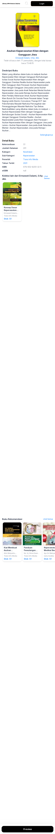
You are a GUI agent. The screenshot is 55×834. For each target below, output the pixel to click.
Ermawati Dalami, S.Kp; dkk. (27, 58)
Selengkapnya (46, 135)
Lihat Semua (47, 177)
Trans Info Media (30, 159)
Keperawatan (29, 155)
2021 (25, 163)
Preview (27, 829)
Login (42, 3)
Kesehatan (27, 152)
